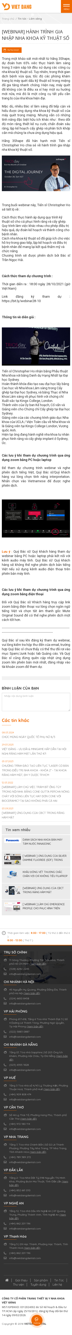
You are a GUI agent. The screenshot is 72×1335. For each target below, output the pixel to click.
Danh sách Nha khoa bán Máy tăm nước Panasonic (42, 841)
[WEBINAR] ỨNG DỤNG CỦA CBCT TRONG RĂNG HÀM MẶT (33, 813)
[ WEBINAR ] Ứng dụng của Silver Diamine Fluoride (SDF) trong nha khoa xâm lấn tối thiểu (44, 858)
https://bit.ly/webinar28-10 (21, 301)
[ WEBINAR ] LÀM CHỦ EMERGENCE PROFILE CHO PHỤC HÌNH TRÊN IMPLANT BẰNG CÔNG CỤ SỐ (44, 906)
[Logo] (16, 6)
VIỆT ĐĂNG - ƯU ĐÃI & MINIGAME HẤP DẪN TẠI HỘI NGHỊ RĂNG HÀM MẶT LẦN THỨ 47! (34, 749)
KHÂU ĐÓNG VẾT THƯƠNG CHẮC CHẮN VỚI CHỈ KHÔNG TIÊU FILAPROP (45, 874)
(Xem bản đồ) (38, 963)
